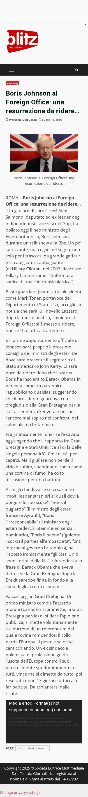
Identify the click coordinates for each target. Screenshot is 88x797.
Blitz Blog (12, 83)
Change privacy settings (20, 792)
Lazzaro (69, 311)
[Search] (76, 70)
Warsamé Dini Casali (23, 120)
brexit (21, 748)
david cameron (38, 748)
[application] (44, 721)
